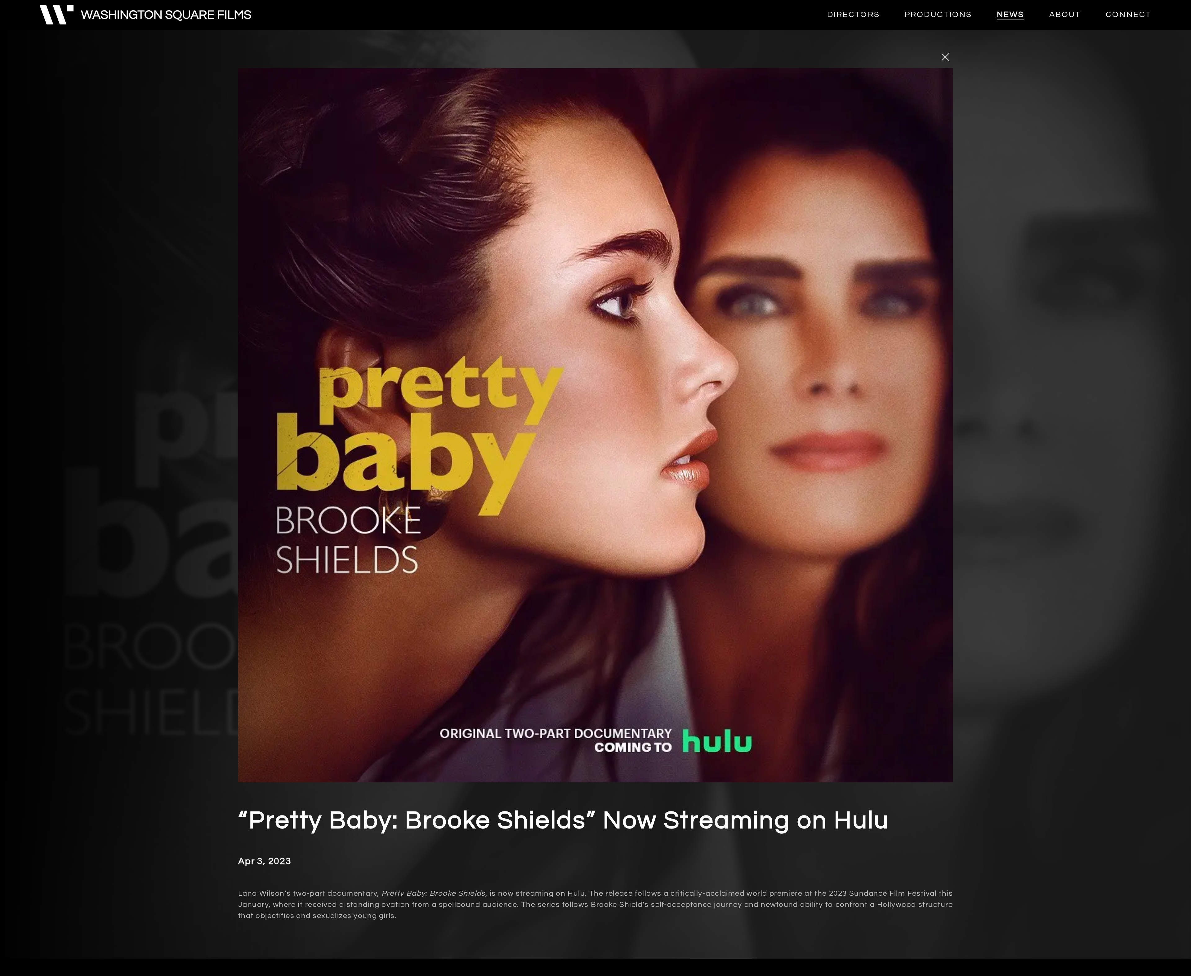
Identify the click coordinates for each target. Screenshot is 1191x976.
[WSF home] (146, 15)
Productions (938, 15)
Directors (853, 15)
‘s (264, 893)
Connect (1128, 15)
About (1065, 15)
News (1010, 15)
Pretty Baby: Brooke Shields (433, 893)
